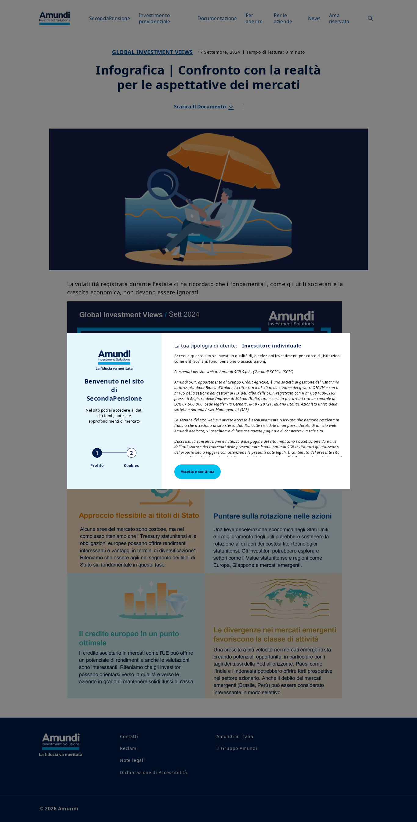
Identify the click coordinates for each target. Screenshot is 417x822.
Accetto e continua (197, 471)
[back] (400, 441)
